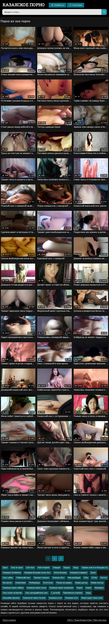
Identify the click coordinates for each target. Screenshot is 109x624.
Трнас (93, 573)
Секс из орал (17, 567)
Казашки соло (71, 598)
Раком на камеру (64, 583)
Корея (88, 588)
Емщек (67, 567)
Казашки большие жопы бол (37, 573)
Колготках (48, 583)
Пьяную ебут (58, 578)
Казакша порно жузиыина (61, 588)
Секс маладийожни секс (36, 593)
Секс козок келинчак (12, 593)
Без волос (7, 583)
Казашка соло (55, 598)
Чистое (103, 578)
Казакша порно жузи (36, 588)
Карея (79, 588)
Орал (5, 567)
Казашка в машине (78, 573)
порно (24, 4)
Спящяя (56, 567)
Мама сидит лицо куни (91, 598)
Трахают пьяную (41, 578)
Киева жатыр (97, 583)
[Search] (104, 12)
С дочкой (55, 593)
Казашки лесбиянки (12, 573)
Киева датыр (81, 583)
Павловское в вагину (72, 593)
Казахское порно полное (34, 598)
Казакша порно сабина (13, 588)
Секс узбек (8, 578)
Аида (88, 593)
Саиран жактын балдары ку (95, 567)
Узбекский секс (23, 578)
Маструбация (74, 578)
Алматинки (20, 583)
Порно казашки (9, 620)
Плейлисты (59, 5)
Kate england (43, 567)
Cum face (30, 567)
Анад (75, 567)
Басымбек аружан (11, 598)
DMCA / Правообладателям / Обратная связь (87, 620)
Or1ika (94, 578)
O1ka (86, 578)
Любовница (34, 583)
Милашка (99, 588)
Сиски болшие (60, 573)
